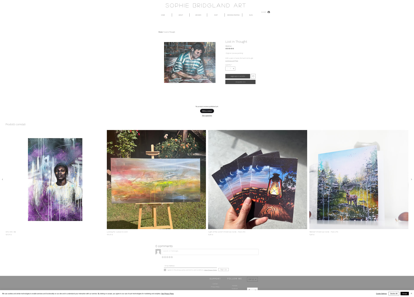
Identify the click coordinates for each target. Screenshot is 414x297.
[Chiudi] (411, 293)
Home (160, 32)
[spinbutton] (230, 68)
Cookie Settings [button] (381, 293)
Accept (404, 293)
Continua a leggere (231, 61)
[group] (207, 183)
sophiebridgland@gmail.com (204, 262)
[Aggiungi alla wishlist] (253, 76)
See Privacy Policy (167, 293)
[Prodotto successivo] (411, 179)
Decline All (393, 293)
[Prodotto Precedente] (2, 179)
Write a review (207, 111)
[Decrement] (227, 68)
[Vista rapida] (55, 179)
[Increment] (233, 68)
